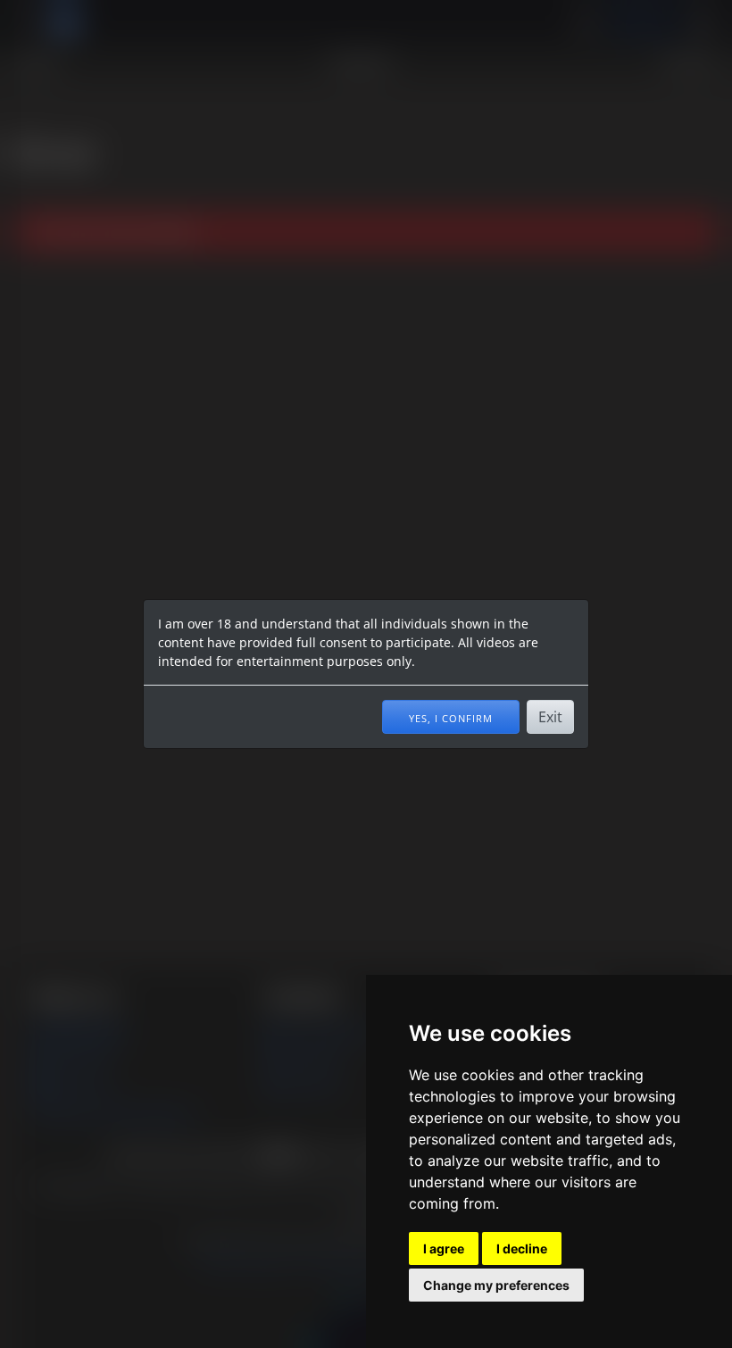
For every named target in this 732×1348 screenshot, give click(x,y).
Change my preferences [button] (496, 1285)
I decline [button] (521, 1248)
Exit (550, 717)
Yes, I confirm (451, 717)
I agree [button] (443, 1248)
